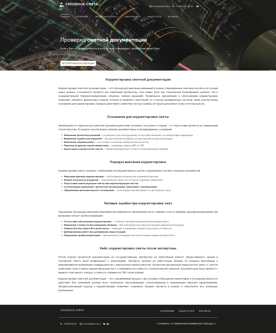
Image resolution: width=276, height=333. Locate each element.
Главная (65, 16)
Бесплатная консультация (78, 63)
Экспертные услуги (105, 16)
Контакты (173, 16)
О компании (81, 16)
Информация (132, 16)
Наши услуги (154, 16)
